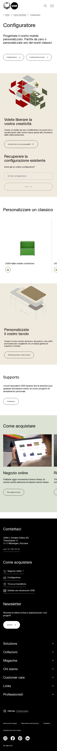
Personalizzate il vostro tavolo (19, 355)
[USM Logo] (10, 6)
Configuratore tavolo (37, 57)
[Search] (45, 5)
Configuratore (11, 57)
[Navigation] (52, 6)
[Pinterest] (20, 738)
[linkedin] (27, 738)
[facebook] (13, 738)
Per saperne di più (13, 492)
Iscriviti (9, 625)
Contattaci (11, 401)
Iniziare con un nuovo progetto (19, 144)
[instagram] (5, 738)
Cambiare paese (22, 711)
